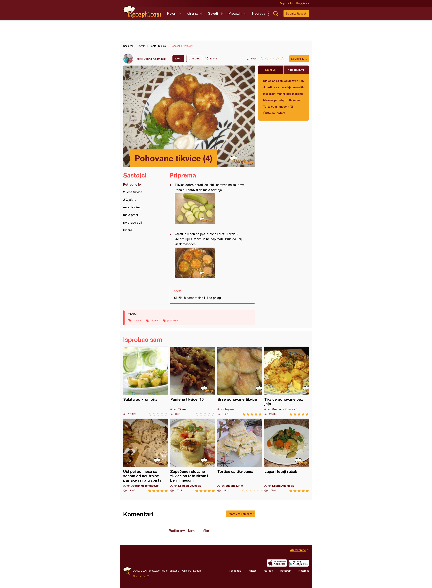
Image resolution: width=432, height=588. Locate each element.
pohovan (172, 320)
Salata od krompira (145, 381)
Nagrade (258, 13)
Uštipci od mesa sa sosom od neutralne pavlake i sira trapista (145, 455)
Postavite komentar (240, 513)
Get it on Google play (299, 563)
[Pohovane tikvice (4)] (211, 208)
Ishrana (192, 13)
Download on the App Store (277, 563)
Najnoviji (270, 69)
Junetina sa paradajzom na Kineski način (283, 87)
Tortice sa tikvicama (239, 455)
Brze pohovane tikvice (239, 381)
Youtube (268, 570)
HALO (145, 576)
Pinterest (304, 570)
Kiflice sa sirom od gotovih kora (283, 80)
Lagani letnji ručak (286, 455)
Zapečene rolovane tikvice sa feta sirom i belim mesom (192, 455)
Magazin (234, 13)
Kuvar (171, 13)
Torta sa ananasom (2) (278, 106)
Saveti (213, 13)
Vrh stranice (298, 550)
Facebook (235, 570)
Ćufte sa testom (274, 112)
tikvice (154, 320)
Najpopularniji (296, 69)
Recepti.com (142, 12)
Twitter (252, 570)
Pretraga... (275, 13)
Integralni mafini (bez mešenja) (283, 93)
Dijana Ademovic (155, 58)
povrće (137, 320)
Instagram (285, 570)
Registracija (286, 3)
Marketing (186, 570)
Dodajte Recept (296, 13)
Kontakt (197, 570)
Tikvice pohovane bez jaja (286, 381)
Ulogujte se (302, 3)
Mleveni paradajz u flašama (281, 100)
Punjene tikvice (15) (192, 381)
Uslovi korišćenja (170, 570)
